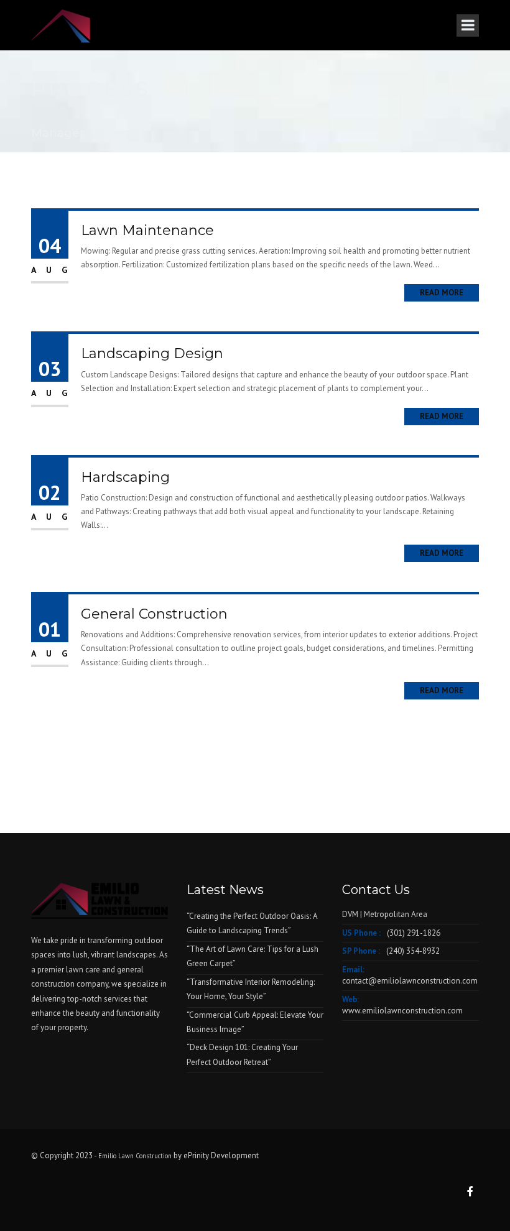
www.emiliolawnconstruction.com (402, 1010)
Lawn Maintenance (147, 230)
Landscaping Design (152, 353)
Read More (441, 292)
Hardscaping (125, 477)
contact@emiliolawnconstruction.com (410, 980)
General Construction (154, 614)
